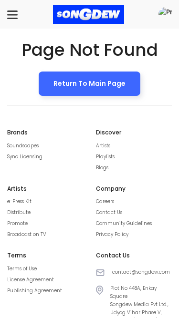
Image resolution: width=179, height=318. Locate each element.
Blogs (102, 167)
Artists (103, 145)
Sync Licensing (24, 156)
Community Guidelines (124, 223)
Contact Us (109, 212)
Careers (105, 201)
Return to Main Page (89, 83)
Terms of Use (22, 268)
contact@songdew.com (141, 272)
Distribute (19, 212)
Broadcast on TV (26, 234)
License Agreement (30, 279)
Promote (17, 223)
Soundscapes (23, 145)
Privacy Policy (112, 234)
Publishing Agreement (34, 290)
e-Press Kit (19, 201)
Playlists (105, 156)
